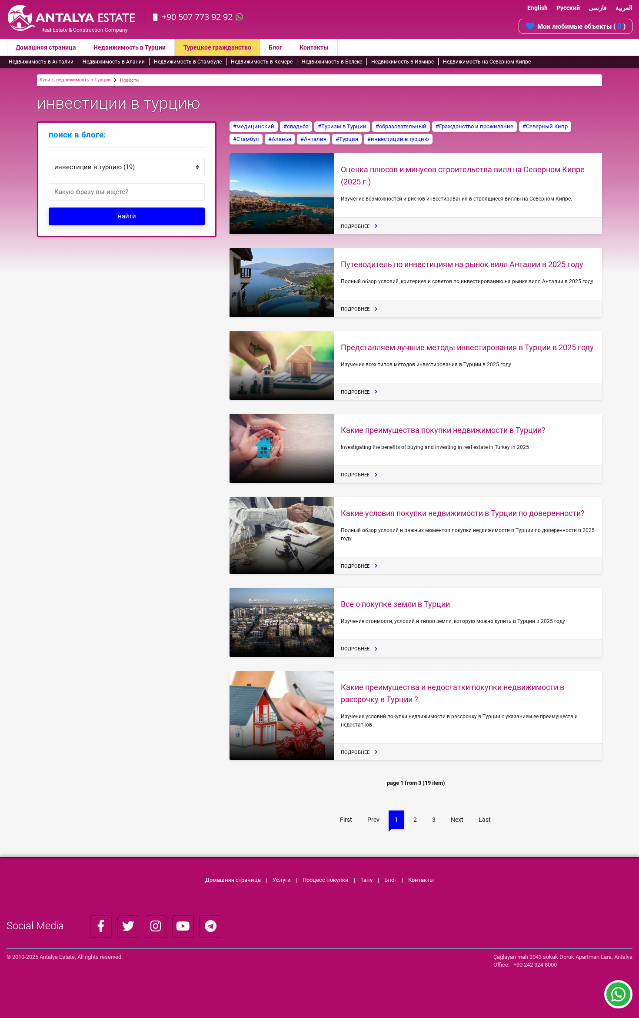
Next (457, 819)
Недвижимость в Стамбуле (188, 62)
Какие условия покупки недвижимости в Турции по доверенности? (463, 513)
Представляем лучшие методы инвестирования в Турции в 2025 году (467, 347)
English (537, 7)
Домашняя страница (46, 47)
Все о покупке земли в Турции (395, 604)
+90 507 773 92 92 (197, 17)
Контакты (314, 47)
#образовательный (401, 126)
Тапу (366, 880)
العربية (624, 7)
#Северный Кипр (545, 126)
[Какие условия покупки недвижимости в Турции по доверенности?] (282, 535)
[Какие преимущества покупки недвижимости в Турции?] (282, 448)
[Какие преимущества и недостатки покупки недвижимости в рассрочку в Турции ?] (282, 715)
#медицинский (253, 126)
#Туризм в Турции (342, 126)
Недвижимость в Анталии (41, 62)
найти (127, 216)
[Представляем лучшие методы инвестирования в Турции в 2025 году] (282, 365)
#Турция (347, 139)
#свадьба (296, 126)
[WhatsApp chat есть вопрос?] (618, 998)
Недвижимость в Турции (129, 47)
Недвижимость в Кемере (262, 62)
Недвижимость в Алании (114, 62)
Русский (568, 7)
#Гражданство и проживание (474, 126)
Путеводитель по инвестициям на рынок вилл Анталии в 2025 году (462, 264)
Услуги (282, 880)
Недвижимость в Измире (402, 62)
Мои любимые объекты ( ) (581, 25)
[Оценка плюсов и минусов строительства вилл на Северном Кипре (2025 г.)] (282, 193)
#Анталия (313, 139)
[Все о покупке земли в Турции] (282, 622)
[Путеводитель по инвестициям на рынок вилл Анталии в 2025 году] (282, 282)
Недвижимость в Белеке (332, 62)
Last (485, 819)
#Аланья (279, 139)
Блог (275, 47)
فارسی (598, 7)
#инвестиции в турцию (398, 139)
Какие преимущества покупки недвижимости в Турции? (443, 430)
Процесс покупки (326, 880)
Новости (129, 80)
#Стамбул (246, 139)
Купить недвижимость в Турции (75, 80)
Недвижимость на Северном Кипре (487, 62)
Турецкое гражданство (217, 47)
